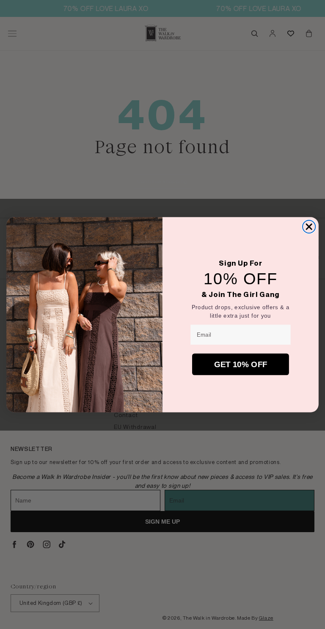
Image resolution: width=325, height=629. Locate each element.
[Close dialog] (309, 226)
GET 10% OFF (240, 364)
